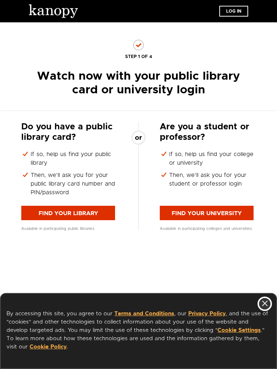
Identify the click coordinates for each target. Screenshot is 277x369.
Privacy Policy (207, 313)
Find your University (207, 213)
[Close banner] (265, 304)
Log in (233, 11)
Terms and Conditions (144, 313)
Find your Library (68, 213)
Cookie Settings (239, 330)
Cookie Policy (48, 347)
